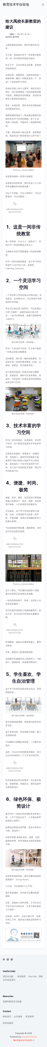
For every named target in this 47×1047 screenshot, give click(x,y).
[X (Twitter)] (8, 959)
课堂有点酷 (8, 976)
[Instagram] (12, 959)
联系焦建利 (8, 1023)
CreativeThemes (29, 1037)
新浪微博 (21, 976)
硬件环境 (16, 37)
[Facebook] (4, 959)
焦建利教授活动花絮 (12, 1001)
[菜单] (43, 4)
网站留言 (7, 1016)
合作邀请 (18, 1016)
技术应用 (8, 37)
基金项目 (11, 979)
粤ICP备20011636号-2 (23, 1040)
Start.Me (32, 976)
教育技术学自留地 (16, 4)
